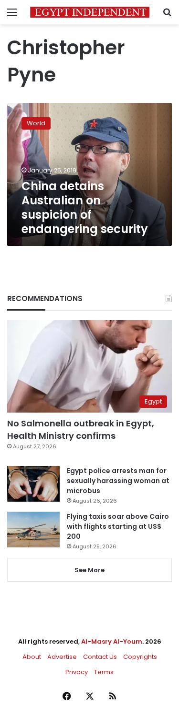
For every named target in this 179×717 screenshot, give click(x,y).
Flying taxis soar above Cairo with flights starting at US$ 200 (118, 526)
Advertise (62, 656)
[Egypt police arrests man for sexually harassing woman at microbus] (33, 484)
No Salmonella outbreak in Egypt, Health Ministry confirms (80, 429)
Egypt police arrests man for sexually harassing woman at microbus (118, 480)
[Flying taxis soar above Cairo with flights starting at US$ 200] (33, 529)
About (31, 656)
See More (89, 570)
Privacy (76, 672)
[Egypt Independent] (89, 12)
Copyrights (140, 656)
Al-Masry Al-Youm (111, 641)
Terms (104, 672)
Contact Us (100, 656)
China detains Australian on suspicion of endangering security (84, 207)
